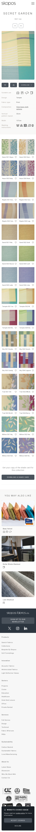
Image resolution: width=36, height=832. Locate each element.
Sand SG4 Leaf (24, 264)
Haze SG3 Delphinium (8, 178)
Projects (5, 686)
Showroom (6, 771)
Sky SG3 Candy (7, 370)
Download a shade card (18, 477)
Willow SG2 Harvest (25, 434)
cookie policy (20, 813)
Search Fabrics (7, 642)
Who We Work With (9, 774)
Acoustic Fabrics (8, 666)
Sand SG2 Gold (24, 242)
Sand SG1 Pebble (8, 242)
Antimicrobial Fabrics (10, 669)
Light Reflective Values (10, 673)
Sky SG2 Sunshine (25, 349)
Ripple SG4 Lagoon (25, 221)
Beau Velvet (7, 529)
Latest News (6, 767)
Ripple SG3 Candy (8, 221)
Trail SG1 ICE (6, 392)
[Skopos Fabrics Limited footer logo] (18, 613)
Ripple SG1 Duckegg (8, 200)
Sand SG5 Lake (7, 285)
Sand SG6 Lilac (24, 285)
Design (4, 724)
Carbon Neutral (7, 747)
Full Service (6, 720)
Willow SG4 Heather (25, 456)
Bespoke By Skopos (9, 649)
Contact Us (6, 778)
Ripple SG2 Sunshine (25, 200)
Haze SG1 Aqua (7, 157)
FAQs (4, 734)
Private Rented (7, 707)
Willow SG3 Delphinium (8, 456)
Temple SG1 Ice (7, 306)
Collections (6, 646)
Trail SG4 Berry (24, 413)
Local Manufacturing (9, 754)
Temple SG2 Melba (25, 306)
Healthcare (6, 696)
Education (5, 693)
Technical (5, 727)
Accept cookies (18, 820)
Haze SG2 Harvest (25, 157)
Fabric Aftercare (8, 731)
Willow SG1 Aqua (8, 434)
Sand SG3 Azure (8, 264)
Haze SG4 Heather (25, 178)
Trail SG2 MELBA (25, 392)
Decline (18, 826)
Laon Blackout (8, 600)
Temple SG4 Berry (25, 328)
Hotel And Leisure (8, 700)
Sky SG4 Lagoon (25, 370)
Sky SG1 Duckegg (8, 349)
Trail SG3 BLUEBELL (8, 413)
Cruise (4, 689)
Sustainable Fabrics (9, 751)
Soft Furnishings (8, 653)
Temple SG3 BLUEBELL (8, 328)
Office (4, 704)
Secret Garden (18, 13)
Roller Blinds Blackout (11, 564)
